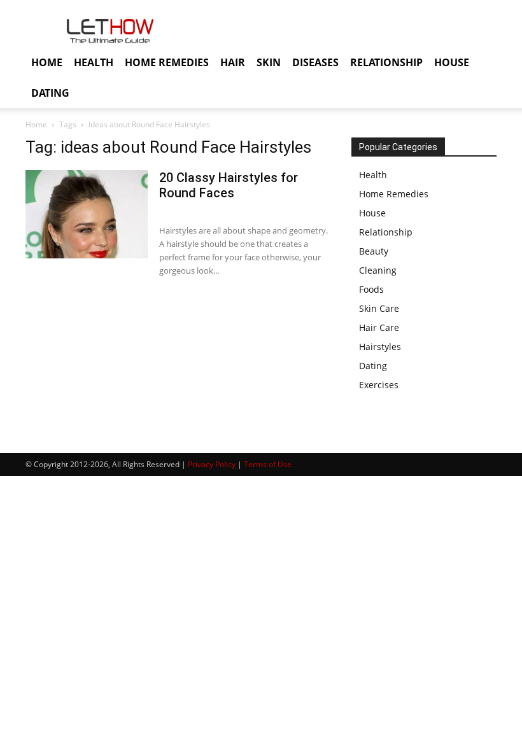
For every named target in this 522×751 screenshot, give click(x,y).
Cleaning (378, 270)
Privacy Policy (212, 464)
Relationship (386, 232)
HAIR (232, 62)
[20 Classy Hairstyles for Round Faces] (86, 214)
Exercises (379, 385)
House (372, 213)
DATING (50, 93)
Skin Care (379, 308)
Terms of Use (268, 464)
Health (373, 175)
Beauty (373, 251)
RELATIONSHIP (386, 62)
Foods (371, 289)
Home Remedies (393, 194)
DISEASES (315, 62)
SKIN (269, 62)
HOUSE (451, 62)
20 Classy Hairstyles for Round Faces (228, 185)
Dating (373, 366)
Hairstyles (380, 346)
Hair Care (379, 327)
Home (36, 124)
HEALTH (93, 62)
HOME (46, 62)
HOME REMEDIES (167, 62)
